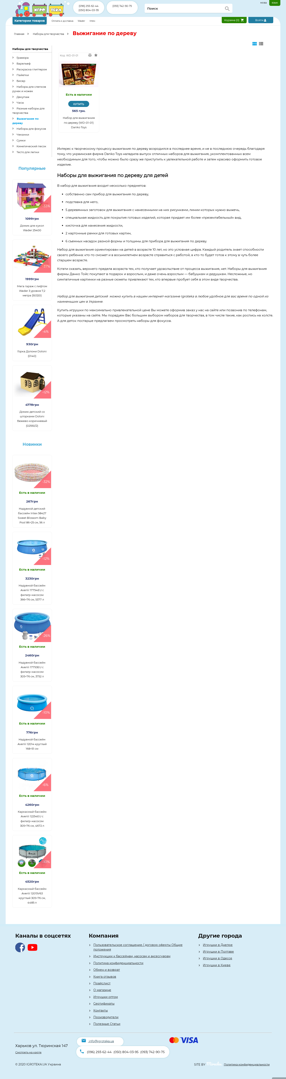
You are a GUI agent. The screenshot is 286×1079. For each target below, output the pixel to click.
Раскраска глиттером (31, 69)
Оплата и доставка (63, 20)
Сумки (21, 140)
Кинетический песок (31, 146)
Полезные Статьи (106, 1024)
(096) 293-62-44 (88, 6)
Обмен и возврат (106, 970)
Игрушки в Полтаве (218, 951)
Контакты (100, 1010)
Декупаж (22, 97)
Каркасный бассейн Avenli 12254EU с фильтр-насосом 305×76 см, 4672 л (32, 818)
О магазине (102, 990)
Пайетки (22, 75)
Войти (259, 20)
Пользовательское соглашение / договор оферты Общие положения (138, 947)
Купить (78, 104)
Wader (81, 20)
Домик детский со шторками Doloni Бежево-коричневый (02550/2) (32, 418)
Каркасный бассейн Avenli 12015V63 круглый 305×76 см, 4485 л (32, 895)
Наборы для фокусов (31, 128)
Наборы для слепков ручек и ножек (29, 89)
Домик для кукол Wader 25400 (32, 228)
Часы (20, 102)
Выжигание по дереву (25, 121)
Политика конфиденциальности (118, 963)
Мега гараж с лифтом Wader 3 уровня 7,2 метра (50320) (32, 290)
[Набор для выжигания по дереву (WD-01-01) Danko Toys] (78, 74)
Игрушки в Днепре (218, 945)
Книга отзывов (104, 977)
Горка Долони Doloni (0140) (32, 354)
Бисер (20, 81)
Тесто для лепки (27, 152)
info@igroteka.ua (101, 1041)
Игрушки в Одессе (217, 958)
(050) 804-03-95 (89, 10)
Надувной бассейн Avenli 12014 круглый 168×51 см (32, 744)
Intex (92, 20)
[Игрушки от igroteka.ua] (43, 16)
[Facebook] (21, 951)
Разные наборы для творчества (28, 110)
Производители (106, 1017)
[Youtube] (33, 951)
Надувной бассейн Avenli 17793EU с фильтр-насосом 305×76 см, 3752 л (32, 669)
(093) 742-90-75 (122, 6)
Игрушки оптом (105, 997)
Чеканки (22, 134)
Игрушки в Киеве (217, 965)
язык (275, 2)
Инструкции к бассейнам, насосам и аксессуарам (131, 956)
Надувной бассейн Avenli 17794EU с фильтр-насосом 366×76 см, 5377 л (32, 592)
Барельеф (23, 63)
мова (263, 2)
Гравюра (22, 57)
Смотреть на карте (28, 1052)
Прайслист (102, 983)
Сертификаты (104, 1003)
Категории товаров (29, 21)
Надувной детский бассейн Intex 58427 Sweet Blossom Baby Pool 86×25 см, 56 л (32, 515)
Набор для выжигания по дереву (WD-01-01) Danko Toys (79, 122)
